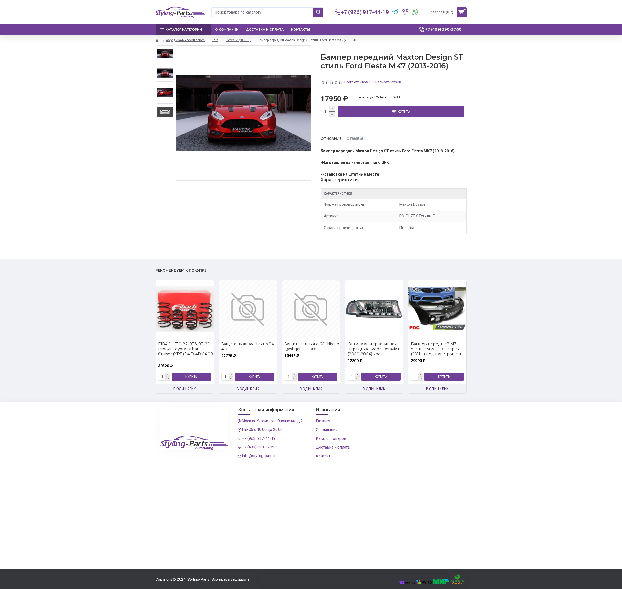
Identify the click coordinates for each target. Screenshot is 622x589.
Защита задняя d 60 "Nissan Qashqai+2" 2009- (312, 346)
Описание (331, 139)
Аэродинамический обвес (185, 40)
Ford (215, 40)
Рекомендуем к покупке (181, 270)
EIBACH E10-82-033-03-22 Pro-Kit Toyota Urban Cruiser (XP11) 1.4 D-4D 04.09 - (185, 351)
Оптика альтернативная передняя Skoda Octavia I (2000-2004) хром (373, 349)
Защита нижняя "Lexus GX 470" (247, 346)
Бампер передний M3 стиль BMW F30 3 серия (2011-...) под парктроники (437, 349)
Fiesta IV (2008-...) (238, 40)
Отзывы (354, 139)
